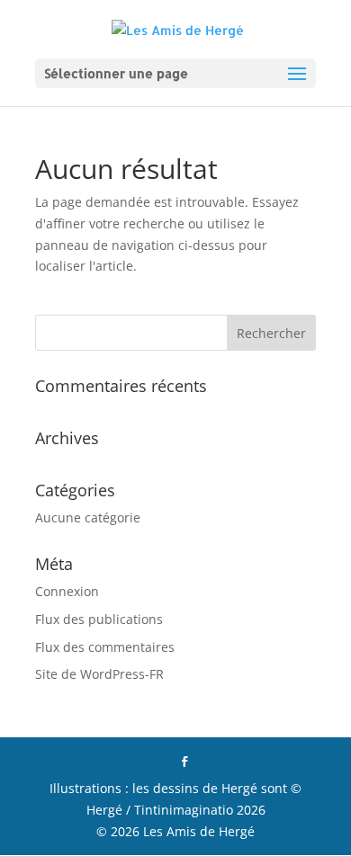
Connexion (67, 591)
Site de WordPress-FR (99, 673)
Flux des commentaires (105, 646)
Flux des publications (99, 619)
